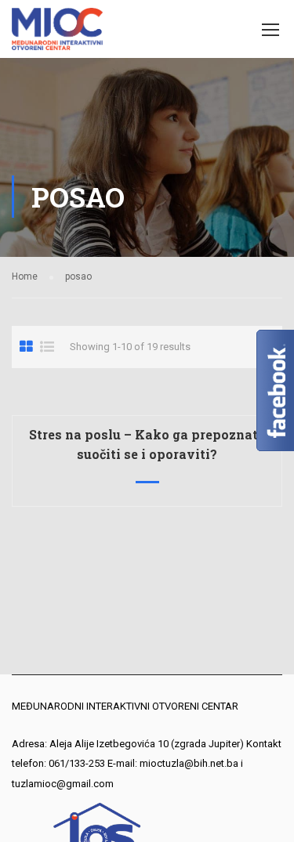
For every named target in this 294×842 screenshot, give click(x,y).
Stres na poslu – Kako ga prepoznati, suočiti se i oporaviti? (147, 444)
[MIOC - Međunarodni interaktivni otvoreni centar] (57, 33)
